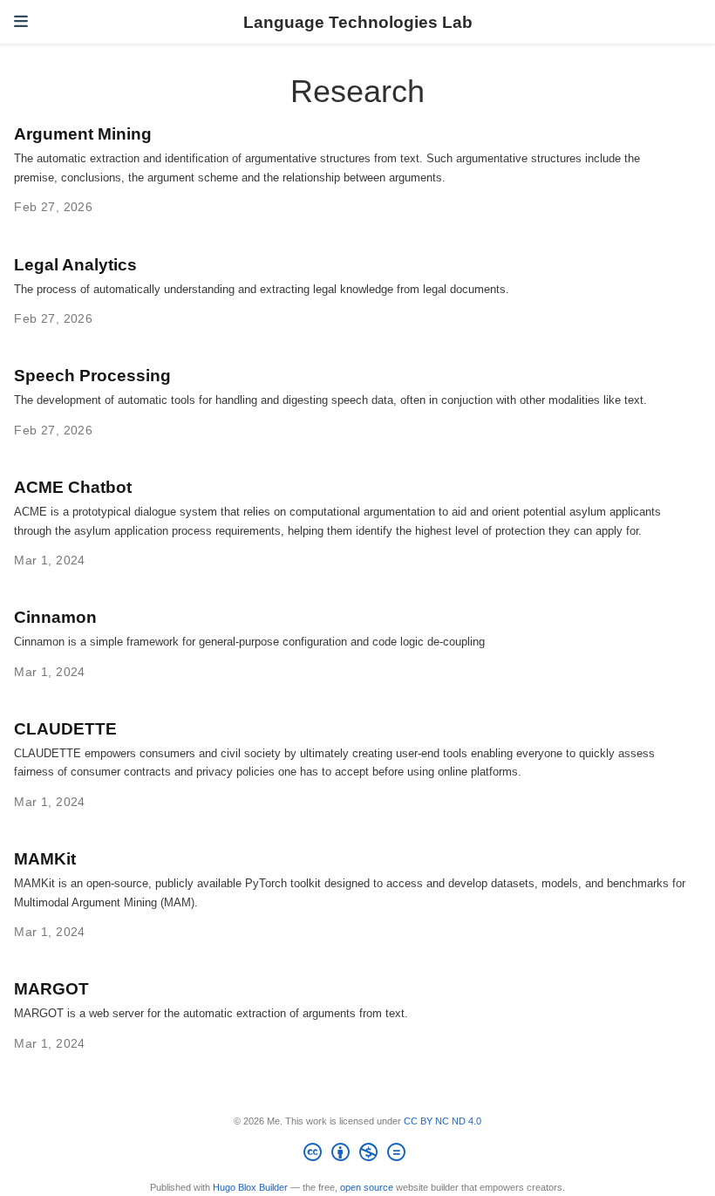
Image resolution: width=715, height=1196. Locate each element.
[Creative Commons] (357, 1155)
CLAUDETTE (65, 728)
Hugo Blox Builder (250, 1187)
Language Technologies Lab (358, 21)
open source (366, 1187)
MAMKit (45, 858)
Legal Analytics (75, 264)
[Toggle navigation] (21, 21)
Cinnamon (55, 616)
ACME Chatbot (73, 486)
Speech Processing (92, 375)
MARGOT (51, 988)
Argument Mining (83, 133)
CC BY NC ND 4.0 (442, 1121)
